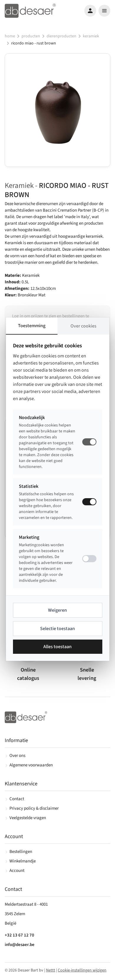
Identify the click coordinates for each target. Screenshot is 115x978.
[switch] (89, 501)
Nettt (50, 970)
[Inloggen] (90, 11)
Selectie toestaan (57, 628)
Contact (16, 799)
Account (16, 870)
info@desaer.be (19, 945)
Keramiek (91, 36)
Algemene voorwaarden (31, 765)
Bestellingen (20, 851)
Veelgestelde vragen (27, 818)
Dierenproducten (61, 36)
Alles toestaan (57, 646)
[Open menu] (104, 11)
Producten (31, 36)
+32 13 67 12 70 (19, 935)
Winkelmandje (22, 861)
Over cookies (83, 326)
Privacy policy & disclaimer (34, 808)
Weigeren (57, 610)
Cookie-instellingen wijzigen (82, 970)
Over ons (17, 755)
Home (10, 36)
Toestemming (31, 325)
